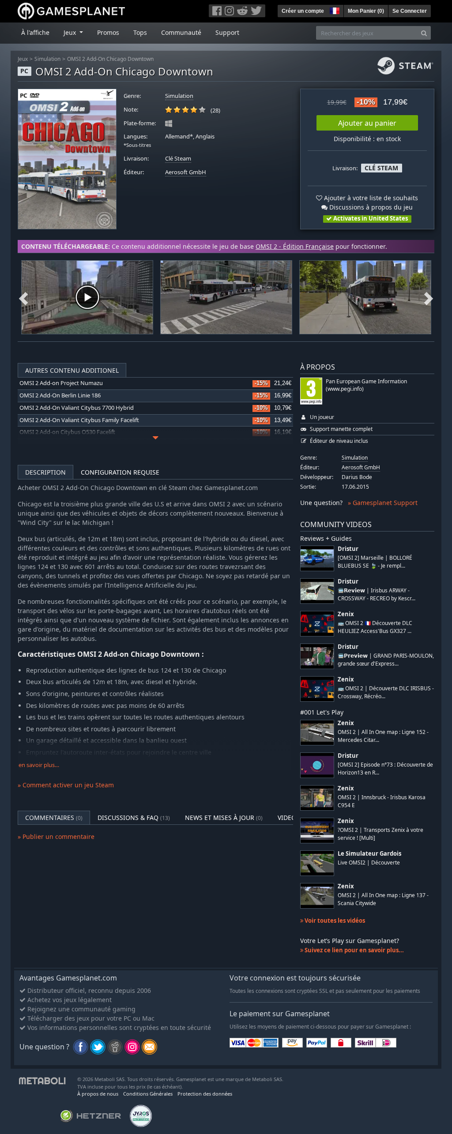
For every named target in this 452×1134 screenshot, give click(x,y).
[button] (333, 9)
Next (428, 297)
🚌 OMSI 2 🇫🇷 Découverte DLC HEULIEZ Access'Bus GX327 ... (375, 627)
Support (227, 32)
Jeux (23, 59)
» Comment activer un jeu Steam (66, 785)
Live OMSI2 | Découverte (369, 862)
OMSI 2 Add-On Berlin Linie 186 (60, 395)
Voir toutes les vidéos (334, 920)
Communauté (181, 32)
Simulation (47, 59)
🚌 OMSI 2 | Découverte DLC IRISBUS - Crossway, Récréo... (386, 692)
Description (45, 472)
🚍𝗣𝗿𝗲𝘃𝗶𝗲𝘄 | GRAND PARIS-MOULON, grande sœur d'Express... (386, 659)
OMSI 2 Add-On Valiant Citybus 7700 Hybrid (76, 408)
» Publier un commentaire (56, 836)
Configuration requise (120, 472)
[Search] (424, 33)
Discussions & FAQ (134, 817)
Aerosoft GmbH (185, 172)
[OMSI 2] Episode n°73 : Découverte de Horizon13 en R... (385, 768)
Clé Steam (178, 158)
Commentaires (54, 817)
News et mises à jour (224, 817)
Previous (23, 297)
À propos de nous (97, 1093)
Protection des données (204, 1093)
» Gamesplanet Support (383, 502)
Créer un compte (303, 11)
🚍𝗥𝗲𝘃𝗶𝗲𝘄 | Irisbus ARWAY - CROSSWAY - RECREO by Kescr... (376, 594)
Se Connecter (409, 11)
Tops (140, 32)
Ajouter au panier (367, 123)
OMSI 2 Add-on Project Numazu (61, 383)
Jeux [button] (71, 32)
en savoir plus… (39, 765)
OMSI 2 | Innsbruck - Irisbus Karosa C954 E (382, 801)
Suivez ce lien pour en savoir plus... (353, 950)
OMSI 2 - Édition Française (295, 246)
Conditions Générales (148, 1093)
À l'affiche (35, 32)
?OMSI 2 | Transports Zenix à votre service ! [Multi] (380, 834)
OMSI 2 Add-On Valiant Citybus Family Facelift (79, 420)
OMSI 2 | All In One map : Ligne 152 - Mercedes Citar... (383, 736)
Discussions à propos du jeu (370, 207)
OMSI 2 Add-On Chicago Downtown (110, 59)
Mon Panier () (366, 11)
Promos (108, 32)
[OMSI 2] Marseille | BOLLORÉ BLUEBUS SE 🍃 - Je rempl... (375, 561)
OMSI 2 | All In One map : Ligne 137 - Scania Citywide (383, 899)
